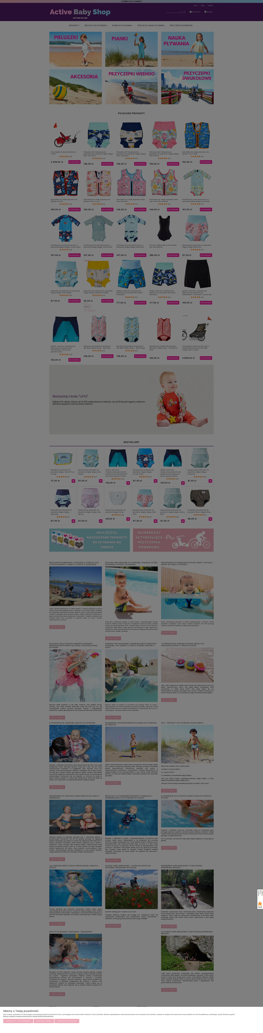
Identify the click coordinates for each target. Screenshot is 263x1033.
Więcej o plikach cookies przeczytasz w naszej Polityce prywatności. (28, 1016)
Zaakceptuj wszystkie (67, 1021)
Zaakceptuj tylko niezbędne (18, 1021)
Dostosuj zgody (44, 1021)
